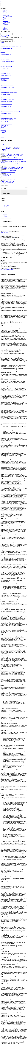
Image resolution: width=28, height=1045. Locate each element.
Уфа (4, 23)
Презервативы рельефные (6, 94)
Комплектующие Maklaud (6, 124)
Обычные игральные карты (7, 48)
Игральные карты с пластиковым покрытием (11, 46)
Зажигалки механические (6, 63)
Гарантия (5, 216)
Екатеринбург (6, 15)
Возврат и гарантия (5, 128)
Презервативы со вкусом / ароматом (9, 108)
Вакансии (8, 148)
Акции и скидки (4, 125)
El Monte (5, 10)
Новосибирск (6, 14)
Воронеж (5, 28)
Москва (5, 11)
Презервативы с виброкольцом (7, 96)
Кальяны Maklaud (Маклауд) (7, 119)
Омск (4, 19)
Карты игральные (4, 43)
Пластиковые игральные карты (7, 50)
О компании (3, 131)
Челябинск (5, 21)
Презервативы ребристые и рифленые (9, 92)
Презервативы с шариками (6, 104)
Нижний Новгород (7, 16)
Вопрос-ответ (17, 147)
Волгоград (5, 24)
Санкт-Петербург (7, 12)
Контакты (3, 132)
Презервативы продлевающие (7, 89)
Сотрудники (8, 147)
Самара (4, 18)
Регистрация (6, 35)
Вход (2, 35)
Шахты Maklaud (4, 121)
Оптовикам (3, 130)
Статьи (4, 150)
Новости (8, 146)
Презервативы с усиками (6, 101)
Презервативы (4, 80)
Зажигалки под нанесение (6, 66)
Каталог (2, 42)
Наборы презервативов (6, 82)
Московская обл (6, 29)
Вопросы (5, 214)
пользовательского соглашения (7, 269)
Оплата (2, 127)
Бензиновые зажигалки (6, 54)
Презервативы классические (7, 85)
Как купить (3, 126)
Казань (4, 17)
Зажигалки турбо (4, 70)
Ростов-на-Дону (6, 22)
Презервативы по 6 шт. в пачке (7, 87)
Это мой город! (4, 32)
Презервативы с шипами (6, 106)
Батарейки (3, 79)
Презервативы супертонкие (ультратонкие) (10, 111)
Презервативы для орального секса (8, 118)
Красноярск (5, 25)
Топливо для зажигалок (6, 75)
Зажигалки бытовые (5, 59)
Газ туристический (5, 78)
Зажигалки (3, 52)
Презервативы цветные (6, 113)
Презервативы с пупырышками (8, 99)
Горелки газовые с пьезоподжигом (8, 56)
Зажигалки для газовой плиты (7, 61)
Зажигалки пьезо (4, 68)
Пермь (4, 27)
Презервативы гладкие (6, 115)
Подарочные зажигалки (6, 73)
